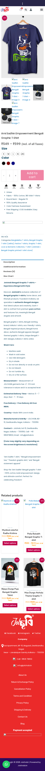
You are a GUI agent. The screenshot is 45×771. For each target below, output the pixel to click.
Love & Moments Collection (13, 247)
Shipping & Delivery (22, 710)
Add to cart (32, 175)
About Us (22, 675)
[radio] (4, 154)
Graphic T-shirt (35, 243)
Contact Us (22, 717)
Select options (10, 543)
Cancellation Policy (22, 689)
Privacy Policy (22, 703)
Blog (22, 724)
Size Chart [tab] (9, 276)
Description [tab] (9, 262)
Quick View (10, 524)
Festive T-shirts (21, 243)
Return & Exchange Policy (22, 682)
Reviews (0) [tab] (9, 271)
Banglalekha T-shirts (19, 240)
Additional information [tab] (15, 266)
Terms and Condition (22, 696)
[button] (26, 10)
